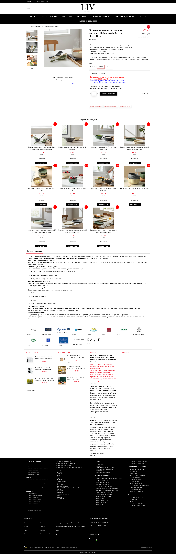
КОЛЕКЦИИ (59, 470)
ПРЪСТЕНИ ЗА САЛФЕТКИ (137, 469)
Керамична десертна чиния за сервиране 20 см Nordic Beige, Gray (72, 231)
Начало (27, 26)
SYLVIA (59, 476)
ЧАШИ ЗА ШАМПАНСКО (35, 500)
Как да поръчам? (45, 534)
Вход (25, 530)
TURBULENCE (100, 464)
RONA (58, 483)
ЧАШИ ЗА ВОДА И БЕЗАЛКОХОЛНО (38, 508)
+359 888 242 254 (42, 1)
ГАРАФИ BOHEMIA (62, 481)
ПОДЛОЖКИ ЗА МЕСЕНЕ (102, 484)
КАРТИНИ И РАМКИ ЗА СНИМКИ (139, 485)
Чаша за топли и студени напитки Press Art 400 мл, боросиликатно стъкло (76, 357)
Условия (42, 530)
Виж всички (93, 455)
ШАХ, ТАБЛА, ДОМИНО (136, 491)
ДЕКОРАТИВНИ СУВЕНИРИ (137, 475)
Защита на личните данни (63, 526)
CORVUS (59, 480)
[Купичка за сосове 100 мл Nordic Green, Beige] (41, 176)
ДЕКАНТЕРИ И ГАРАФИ (34, 510)
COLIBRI (59, 473)
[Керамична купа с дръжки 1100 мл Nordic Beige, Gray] (72, 135)
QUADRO (59, 472)
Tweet (72, 83)
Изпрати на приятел (58, 77)
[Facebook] (149, 2)
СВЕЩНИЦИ (133, 471)
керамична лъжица (96, 106)
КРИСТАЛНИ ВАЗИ (135, 477)
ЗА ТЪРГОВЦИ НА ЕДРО (88, 21)
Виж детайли (41, 163)
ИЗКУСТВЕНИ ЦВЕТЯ (136, 483)
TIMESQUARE (100, 471)
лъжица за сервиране (110, 106)
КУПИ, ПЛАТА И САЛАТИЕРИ (52, 26)
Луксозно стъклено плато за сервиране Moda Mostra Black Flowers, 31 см (43, 358)
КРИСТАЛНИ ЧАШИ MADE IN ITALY (66, 463)
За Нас (26, 526)
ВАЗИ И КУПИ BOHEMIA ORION (105, 467)
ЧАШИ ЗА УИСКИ (33, 504)
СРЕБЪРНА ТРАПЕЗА (33, 472)
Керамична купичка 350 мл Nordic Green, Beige (72, 189)
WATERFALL (60, 492)
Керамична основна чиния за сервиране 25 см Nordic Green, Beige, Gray (41, 231)
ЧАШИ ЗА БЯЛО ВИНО (34, 498)
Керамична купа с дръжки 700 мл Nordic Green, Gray (103, 148)
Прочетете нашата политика (68, 547)
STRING (59, 489)
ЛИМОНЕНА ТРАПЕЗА (34, 474)
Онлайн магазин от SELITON (88, 552)
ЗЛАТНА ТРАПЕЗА (33, 470)
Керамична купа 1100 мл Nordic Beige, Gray (134, 188)
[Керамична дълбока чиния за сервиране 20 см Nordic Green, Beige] (134, 135)
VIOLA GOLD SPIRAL (63, 494)
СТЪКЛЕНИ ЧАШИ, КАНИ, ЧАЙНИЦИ (38, 484)
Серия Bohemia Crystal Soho (104, 472)
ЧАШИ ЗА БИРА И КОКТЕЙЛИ (36, 506)
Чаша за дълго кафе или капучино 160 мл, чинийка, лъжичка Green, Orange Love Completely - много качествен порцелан (76, 378)
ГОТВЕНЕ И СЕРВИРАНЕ (100, 16)
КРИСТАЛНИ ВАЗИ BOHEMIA (64, 465)
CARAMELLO (60, 498)
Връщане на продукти (62, 534)
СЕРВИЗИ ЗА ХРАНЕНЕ (48, 16)
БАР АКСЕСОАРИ (32, 493)
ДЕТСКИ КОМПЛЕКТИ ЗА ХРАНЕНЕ (38, 468)
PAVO (58, 478)
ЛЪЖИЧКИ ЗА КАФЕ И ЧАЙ (35, 488)
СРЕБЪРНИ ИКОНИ (135, 489)
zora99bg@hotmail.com (102, 522)
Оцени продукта (69, 77)
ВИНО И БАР (81, 16)
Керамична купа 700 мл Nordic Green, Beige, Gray (103, 189)
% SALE (143, 16)
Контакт (42, 523)
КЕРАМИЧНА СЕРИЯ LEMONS (138, 461)
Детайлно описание (34, 251)
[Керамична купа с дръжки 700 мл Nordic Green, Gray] (103, 135)
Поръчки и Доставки (77, 523)
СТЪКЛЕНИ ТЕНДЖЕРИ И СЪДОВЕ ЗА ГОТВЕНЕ (109, 478)
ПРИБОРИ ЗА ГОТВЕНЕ (102, 482)
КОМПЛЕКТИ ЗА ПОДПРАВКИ (104, 496)
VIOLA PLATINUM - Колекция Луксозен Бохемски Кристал (72, 487)
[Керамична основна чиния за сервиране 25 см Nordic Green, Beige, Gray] (41, 218)
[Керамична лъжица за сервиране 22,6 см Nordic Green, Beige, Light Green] (41, 135)
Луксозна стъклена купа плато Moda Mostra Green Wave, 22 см (44, 379)
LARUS (98, 461)
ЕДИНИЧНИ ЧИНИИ (33, 466)
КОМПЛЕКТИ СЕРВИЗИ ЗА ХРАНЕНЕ (38, 464)
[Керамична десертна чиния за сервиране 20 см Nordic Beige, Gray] (72, 218)
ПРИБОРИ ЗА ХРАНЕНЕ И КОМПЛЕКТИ (107, 488)
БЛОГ (57, 530)
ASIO (58, 475)
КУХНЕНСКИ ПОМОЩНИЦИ (104, 494)
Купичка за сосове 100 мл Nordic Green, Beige (41, 189)
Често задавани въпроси (63, 523)
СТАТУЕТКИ (133, 473)
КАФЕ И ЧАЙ (67, 16)
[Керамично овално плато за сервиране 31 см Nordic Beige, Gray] (103, 218)
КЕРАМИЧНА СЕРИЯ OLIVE (137, 463)
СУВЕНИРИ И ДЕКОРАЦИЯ (124, 16)
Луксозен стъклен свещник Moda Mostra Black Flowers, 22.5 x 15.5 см (44, 368)
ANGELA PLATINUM (62, 486)
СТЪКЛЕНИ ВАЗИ (135, 481)
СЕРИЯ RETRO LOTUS (102, 500)
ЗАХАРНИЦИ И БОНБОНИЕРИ (36, 486)
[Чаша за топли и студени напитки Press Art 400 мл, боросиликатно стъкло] (62, 359)
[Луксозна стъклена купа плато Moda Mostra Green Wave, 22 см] (30, 382)
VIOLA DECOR (61, 484)
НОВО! (32, 16)
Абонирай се (31, 390)
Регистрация (27, 534)
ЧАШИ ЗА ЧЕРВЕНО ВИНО (35, 496)
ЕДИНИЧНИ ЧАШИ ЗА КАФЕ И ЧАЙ (38, 480)
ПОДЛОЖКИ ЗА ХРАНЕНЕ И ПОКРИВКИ (107, 490)
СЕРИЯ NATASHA (100, 504)
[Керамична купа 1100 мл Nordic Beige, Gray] (134, 176)
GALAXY (59, 497)
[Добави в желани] (149, 81)
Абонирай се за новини (97, 453)
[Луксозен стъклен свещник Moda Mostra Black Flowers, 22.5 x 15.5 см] (30, 371)
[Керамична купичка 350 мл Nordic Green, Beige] (72, 176)
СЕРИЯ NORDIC (100, 498)
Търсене (42, 526)
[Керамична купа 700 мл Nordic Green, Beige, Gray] (103, 176)
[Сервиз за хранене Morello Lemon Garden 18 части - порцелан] (62, 370)
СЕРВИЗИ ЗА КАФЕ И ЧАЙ (35, 482)
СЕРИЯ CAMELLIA (101, 502)
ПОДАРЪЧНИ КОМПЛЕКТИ (63, 461)
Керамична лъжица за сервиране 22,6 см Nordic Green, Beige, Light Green (41, 148)
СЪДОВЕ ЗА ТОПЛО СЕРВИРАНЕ (105, 486)
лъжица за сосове (125, 106)
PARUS (59, 495)
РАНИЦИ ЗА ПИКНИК (136, 487)
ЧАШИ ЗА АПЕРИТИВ (34, 502)
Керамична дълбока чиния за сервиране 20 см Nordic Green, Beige (134, 148)
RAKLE (98, 466)
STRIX (98, 463)
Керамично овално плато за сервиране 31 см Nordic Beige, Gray (103, 231)
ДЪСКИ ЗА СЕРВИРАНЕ (102, 480)
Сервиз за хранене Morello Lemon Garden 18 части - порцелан (76, 367)
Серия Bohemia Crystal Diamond (105, 469)
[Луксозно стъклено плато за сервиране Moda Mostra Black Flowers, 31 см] (30, 360)
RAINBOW (60, 491)
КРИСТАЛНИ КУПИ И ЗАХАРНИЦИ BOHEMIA (69, 467)
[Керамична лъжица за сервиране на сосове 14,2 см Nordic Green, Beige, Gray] (63, 66)
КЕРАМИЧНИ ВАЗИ (135, 479)
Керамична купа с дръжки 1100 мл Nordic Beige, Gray (72, 148)
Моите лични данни (146, 547)
